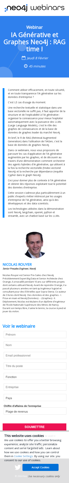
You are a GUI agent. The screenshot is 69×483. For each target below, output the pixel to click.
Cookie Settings (23, 456)
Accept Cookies (40, 467)
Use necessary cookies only (44, 476)
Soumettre (35, 426)
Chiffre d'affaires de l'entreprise (22, 405)
